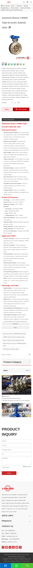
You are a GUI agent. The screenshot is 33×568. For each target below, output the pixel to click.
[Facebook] (3, 547)
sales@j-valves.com (12, 536)
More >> (28, 370)
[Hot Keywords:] (29, 354)
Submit (9, 473)
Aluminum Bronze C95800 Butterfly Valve (14, 333)
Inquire (6, 109)
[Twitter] (10, 547)
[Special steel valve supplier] (8, 488)
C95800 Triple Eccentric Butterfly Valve (13, 337)
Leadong (12, 561)
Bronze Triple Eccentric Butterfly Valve (13, 340)
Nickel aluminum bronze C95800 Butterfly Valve (14, 344)
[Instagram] (16, 547)
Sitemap (18, 561)
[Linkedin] (6, 547)
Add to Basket (22, 109)
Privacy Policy (26, 561)
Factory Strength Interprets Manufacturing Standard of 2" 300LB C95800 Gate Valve (12, 397)
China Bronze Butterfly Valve (11, 349)
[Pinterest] (20, 547)
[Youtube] (13, 547)
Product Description (8, 119)
